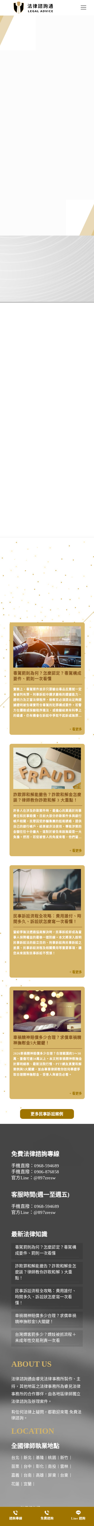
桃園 (52, 1458)
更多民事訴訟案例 (47, 1114)
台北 (15, 1458)
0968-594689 (23, 281)
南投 (52, 1466)
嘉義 (15, 1475)
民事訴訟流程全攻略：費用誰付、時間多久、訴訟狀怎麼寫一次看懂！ (45, 1297)
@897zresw (66, 281)
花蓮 (15, 1484)
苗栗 (15, 1466)
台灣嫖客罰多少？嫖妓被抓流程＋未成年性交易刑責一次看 (45, 1337)
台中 (28, 1466)
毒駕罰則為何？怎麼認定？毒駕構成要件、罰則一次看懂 (45, 1250)
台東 (64, 1475)
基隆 (40, 1458)
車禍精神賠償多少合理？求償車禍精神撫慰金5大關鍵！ (45, 1319)
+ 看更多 (75, 729)
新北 (28, 1458)
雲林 (64, 1466)
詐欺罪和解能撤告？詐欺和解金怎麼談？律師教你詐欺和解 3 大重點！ (45, 1272)
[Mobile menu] (83, 7)
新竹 (64, 1458)
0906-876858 (45, 281)
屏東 (52, 1475)
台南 (28, 1475)
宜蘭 (28, 1484)
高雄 (40, 1475)
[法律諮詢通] (33, 7)
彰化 (40, 1466)
